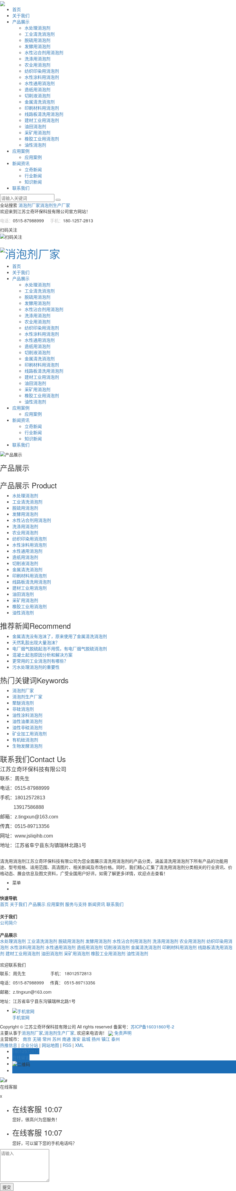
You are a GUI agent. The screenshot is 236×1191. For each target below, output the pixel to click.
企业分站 (29, 1045)
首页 (16, 9)
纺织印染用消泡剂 (42, 71)
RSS (67, 1045)
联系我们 (21, 188)
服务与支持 (76, 904)
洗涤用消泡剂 (37, 58)
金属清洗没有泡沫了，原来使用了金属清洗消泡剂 (59, 636)
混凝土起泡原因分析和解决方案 (42, 655)
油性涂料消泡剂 (27, 715)
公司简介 (8, 922)
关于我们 (21, 15)
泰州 (115, 1039)
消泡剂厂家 (29, 205)
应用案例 (21, 151)
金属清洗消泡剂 (40, 102)
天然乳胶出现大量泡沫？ (36, 642)
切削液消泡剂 (37, 95)
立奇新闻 (33, 169)
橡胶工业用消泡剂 (42, 138)
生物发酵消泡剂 (27, 746)
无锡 (37, 1039)
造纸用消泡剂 (37, 89)
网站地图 (50, 1045)
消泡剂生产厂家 (55, 205)
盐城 (86, 1039)
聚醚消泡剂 (23, 703)
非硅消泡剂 (23, 709)
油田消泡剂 (35, 126)
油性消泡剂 (35, 145)
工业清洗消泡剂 (40, 34)
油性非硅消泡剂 (27, 727)
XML (79, 1045)
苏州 (56, 1039)
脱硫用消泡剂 (37, 40)
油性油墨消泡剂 (27, 721)
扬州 (96, 1039)
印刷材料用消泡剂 (42, 108)
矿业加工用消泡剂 (29, 733)
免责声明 (123, 1033)
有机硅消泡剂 (25, 740)
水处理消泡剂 (37, 28)
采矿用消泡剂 (37, 132)
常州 (46, 1039)
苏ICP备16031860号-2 (152, 1026)
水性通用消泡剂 (40, 83)
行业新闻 (33, 175)
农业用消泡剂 (37, 65)
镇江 (105, 1039)
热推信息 (8, 1045)
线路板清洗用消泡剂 (44, 114)
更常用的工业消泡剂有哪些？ (40, 661)
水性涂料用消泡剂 (42, 77)
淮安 (76, 1039)
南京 (27, 1039)
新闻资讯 (21, 163)
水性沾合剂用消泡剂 (44, 52)
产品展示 (21, 21)
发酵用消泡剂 (37, 46)
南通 (66, 1039)
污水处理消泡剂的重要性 (36, 667)
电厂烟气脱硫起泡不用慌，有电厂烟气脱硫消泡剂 (59, 648)
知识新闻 (33, 182)
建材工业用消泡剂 (42, 120)
